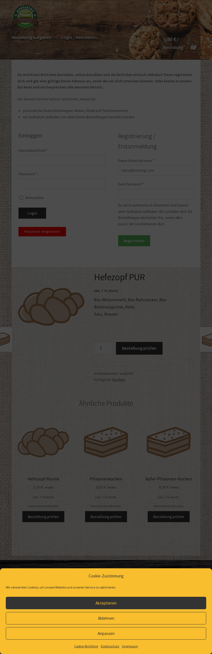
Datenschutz (110, 646)
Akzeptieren (106, 603)
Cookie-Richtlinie (86, 646)
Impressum (130, 646)
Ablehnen (106, 618)
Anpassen (106, 633)
